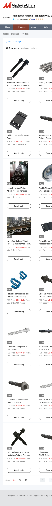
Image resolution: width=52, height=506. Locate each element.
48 (26, 480)
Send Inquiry (19, 100)
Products (22, 27)
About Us (35, 27)
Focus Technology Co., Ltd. (34, 495)
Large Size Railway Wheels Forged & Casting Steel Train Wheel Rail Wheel (18, 244)
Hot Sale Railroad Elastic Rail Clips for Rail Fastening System (18, 296)
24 (14, 480)
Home (7, 27)
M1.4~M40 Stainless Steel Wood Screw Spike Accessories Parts (17, 402)
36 (20, 480)
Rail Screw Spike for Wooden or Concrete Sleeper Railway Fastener (18, 85)
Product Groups (14, 41)
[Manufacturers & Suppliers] (19, 5)
